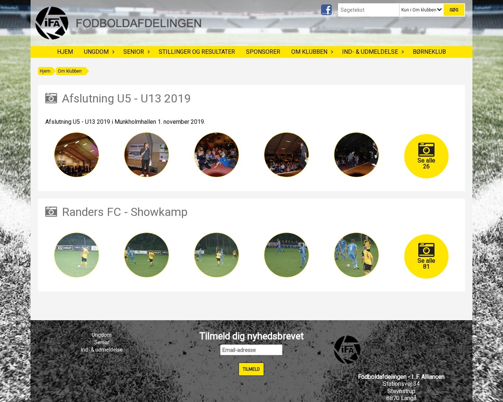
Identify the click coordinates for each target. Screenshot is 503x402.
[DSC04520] (146, 255)
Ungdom (96, 51)
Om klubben (309, 51)
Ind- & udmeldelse (370, 51)
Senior (133, 51)
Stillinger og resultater (197, 51)
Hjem (65, 51)
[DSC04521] (216, 255)
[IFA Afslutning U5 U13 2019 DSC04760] (76, 154)
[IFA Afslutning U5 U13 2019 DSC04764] (146, 154)
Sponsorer (263, 51)
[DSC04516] (76, 255)
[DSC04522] (286, 255)
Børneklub (429, 51)
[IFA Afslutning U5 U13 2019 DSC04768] (286, 154)
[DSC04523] (356, 255)
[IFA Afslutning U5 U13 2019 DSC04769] (356, 154)
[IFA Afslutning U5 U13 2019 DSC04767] (216, 154)
